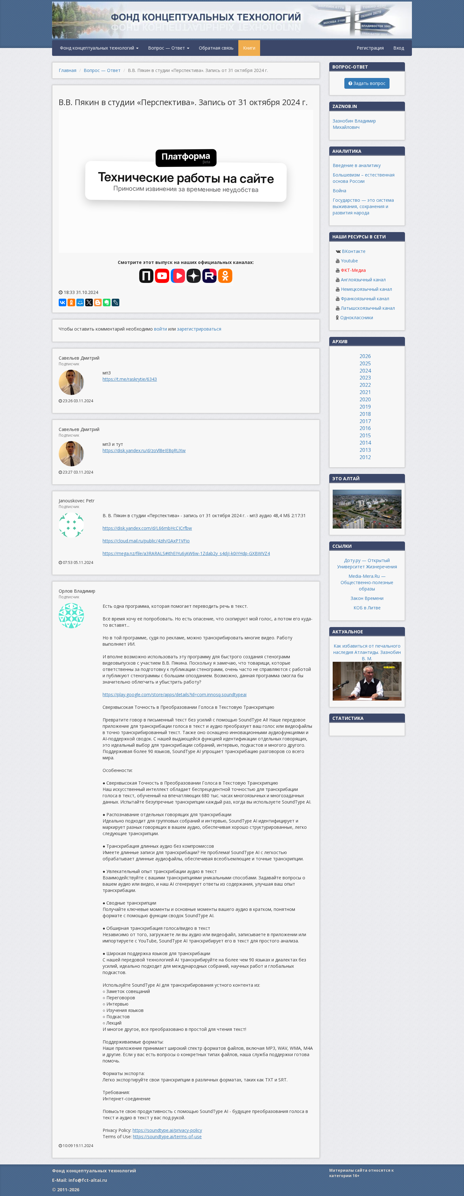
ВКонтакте (354, 251)
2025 (365, 363)
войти (160, 329)
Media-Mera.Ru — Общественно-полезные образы (367, 582)
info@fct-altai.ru (87, 1180)
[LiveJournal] (115, 302)
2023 (365, 377)
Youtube (349, 261)
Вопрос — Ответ (167, 48)
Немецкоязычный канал (366, 289)
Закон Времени (367, 598)
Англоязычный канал (363, 280)
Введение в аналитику (357, 165)
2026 (365, 356)
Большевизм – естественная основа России (364, 178)
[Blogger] (98, 302)
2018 (365, 413)
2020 (365, 399)
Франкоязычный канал (365, 299)
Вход (398, 48)
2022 (365, 384)
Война (339, 191)
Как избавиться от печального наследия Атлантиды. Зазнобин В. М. (367, 652)
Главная (67, 70)
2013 (365, 449)
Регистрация (370, 48)
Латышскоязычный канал (368, 308)
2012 (365, 457)
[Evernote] (106, 302)
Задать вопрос (368, 83)
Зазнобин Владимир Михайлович (354, 124)
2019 (365, 406)
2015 (365, 435)
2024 (365, 370)
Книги (249, 48)
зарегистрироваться (199, 329)
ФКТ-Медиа (353, 270)
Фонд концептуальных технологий (97, 48)
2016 (365, 428)
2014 (365, 442)
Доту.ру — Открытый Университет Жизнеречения (367, 563)
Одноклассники (356, 317)
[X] (89, 302)
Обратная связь (216, 48)
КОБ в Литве (367, 608)
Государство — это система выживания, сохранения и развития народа (363, 206)
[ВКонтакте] (62, 302)
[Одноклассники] (71, 302)
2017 (365, 421)
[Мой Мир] (80, 302)
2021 (365, 392)
